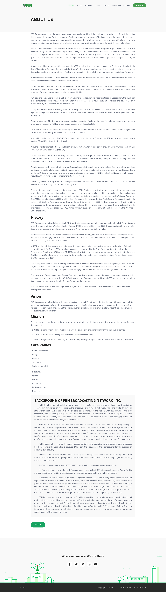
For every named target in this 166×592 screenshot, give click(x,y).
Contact (126, 5)
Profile (106, 5)
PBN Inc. (111, 587)
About (98, 5)
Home (71, 5)
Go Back (38, 525)
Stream (79, 5)
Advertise (139, 5)
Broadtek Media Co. (138, 587)
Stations (88, 5)
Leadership (116, 5)
